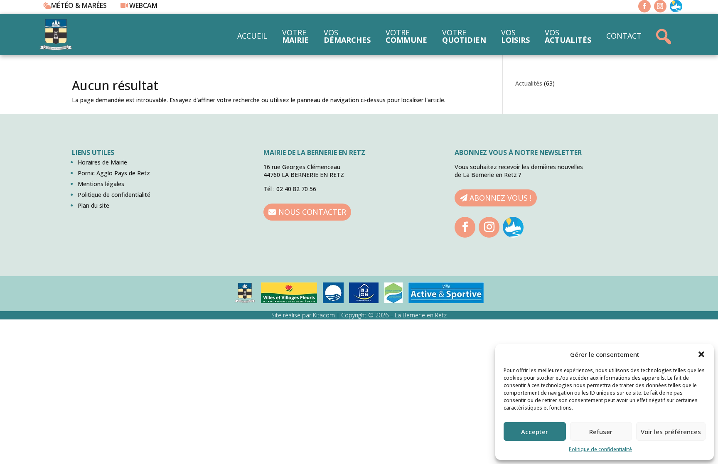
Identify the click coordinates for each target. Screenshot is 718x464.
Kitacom (324, 315)
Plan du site (93, 205)
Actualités (528, 83)
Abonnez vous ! (500, 198)
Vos (347, 36)
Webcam (143, 5)
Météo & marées (79, 5)
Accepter (534, 431)
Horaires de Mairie (102, 162)
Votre (295, 36)
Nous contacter (312, 212)
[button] (701, 354)
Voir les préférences (671, 431)
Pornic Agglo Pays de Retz (114, 173)
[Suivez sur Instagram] (660, 6)
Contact (624, 36)
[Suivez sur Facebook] (644, 6)
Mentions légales (101, 184)
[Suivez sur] (676, 6)
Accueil (252, 36)
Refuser (600, 431)
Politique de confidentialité (600, 449)
